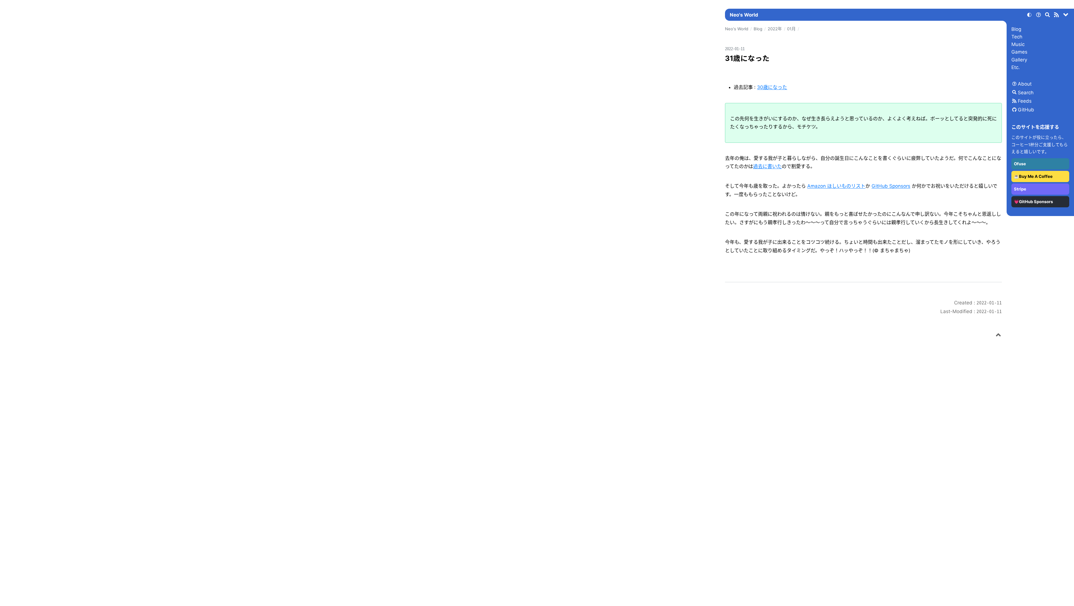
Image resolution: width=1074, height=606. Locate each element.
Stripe (1020, 189)
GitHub (1026, 110)
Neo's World (744, 15)
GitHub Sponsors (891, 186)
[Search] (1047, 16)
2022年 (775, 28)
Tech (1016, 37)
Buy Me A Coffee (1036, 176)
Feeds (1025, 101)
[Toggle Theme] (1029, 16)
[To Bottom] (1066, 16)
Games (1019, 52)
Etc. (1015, 67)
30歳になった (772, 87)
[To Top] (998, 336)
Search (1026, 92)
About (1025, 84)
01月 (791, 28)
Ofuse (1020, 163)
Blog (1016, 29)
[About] (1038, 16)
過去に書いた (767, 166)
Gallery (1019, 60)
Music (1018, 44)
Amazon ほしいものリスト (836, 186)
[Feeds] (1056, 16)
